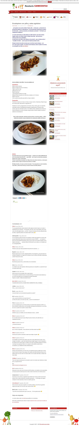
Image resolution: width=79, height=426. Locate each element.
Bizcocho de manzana (58, 101)
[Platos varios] (63, 17)
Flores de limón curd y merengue (60, 112)
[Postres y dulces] (36, 17)
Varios (34, 11)
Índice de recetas (22, 11)
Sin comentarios (57, 98)
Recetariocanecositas (44, 424)
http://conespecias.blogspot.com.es (19, 365)
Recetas (16, 25)
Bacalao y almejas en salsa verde (60, 95)
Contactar (29, 11)
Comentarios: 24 (30, 25)
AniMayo (14, 358)
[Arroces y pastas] (22, 17)
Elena (13, 316)
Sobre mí (16, 11)
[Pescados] (49, 17)
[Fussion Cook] (56, 17)
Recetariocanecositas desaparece (55, 107)
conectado (24, 398)
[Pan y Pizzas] (42, 17)
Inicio (12, 11)
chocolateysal (15, 383)
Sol (13, 368)
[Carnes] (29, 17)
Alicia (13, 226)
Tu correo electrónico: (54, 413)
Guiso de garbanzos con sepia (60, 123)
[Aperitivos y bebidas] (15, 17)
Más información (44, 1)
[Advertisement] (29, 212)
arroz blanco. (25, 46)
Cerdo (13, 25)
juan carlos (14, 281)
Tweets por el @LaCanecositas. (37, 410)
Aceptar (49, 1)
